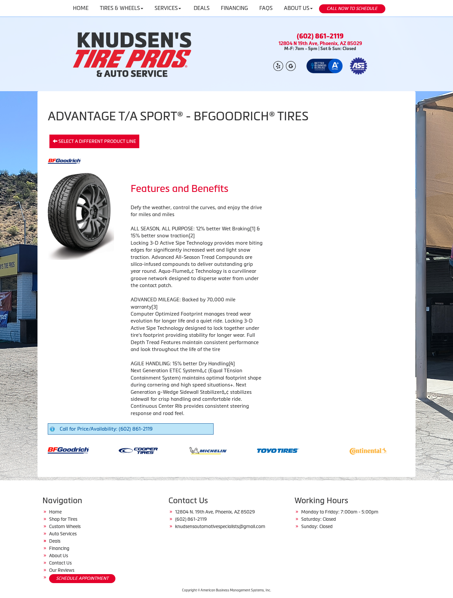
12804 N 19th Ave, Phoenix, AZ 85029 (320, 43)
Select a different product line (96, 141)
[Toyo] (259, 450)
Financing (59, 548)
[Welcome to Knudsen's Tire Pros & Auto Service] (132, 54)
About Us (58, 555)
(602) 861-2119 (320, 36)
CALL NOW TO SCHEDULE (352, 8)
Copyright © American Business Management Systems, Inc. (226, 590)
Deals (54, 541)
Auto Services (63, 533)
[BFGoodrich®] (50, 450)
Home (55, 511)
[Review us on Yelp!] (278, 65)
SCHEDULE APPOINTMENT (82, 578)
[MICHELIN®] (189, 450)
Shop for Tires (63, 519)
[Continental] (350, 450)
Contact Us (60, 563)
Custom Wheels (65, 526)
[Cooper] (119, 450)
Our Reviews (61, 570)
